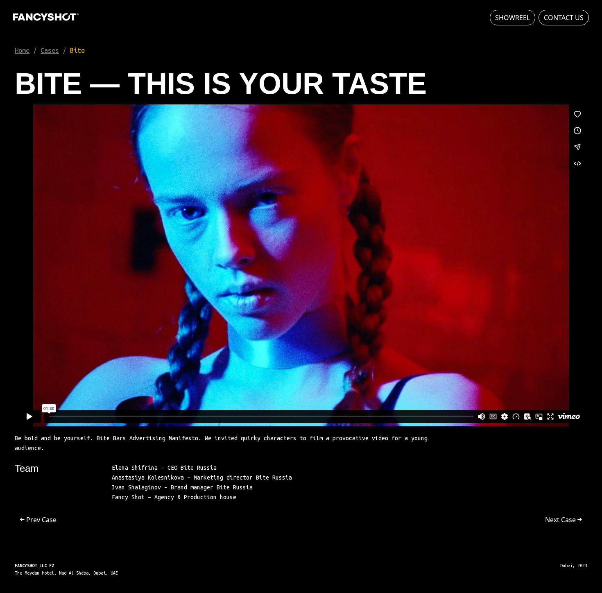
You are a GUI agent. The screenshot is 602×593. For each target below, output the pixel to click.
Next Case (561, 519)
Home (22, 50)
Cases (50, 50)
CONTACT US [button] (564, 17)
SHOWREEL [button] (512, 17)
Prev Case (41, 519)
